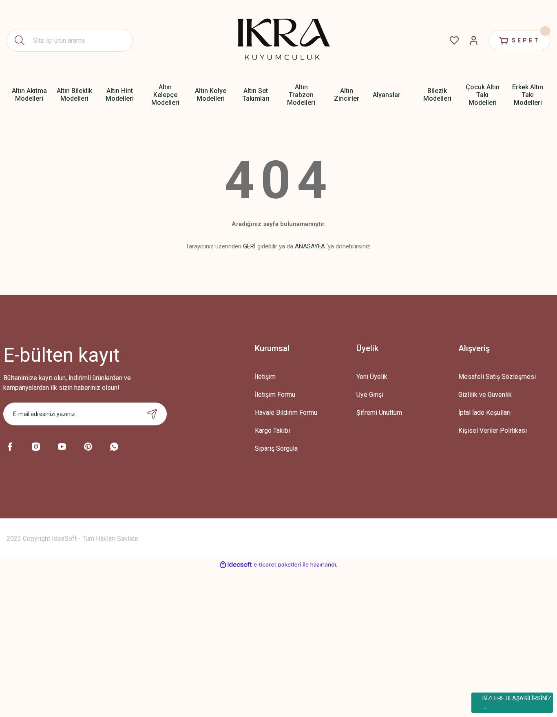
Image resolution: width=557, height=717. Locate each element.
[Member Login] (474, 40)
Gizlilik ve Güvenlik (485, 394)
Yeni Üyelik (371, 377)
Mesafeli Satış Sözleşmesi (497, 377)
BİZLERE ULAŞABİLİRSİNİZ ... (516, 702)
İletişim (265, 377)
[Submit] (152, 414)
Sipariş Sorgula (276, 448)
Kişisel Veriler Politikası (492, 430)
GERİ (249, 246)
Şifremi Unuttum (379, 412)
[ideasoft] (235, 565)
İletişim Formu (275, 394)
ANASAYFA (310, 246)
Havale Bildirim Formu (286, 412)
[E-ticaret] (277, 565)
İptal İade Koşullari (484, 412)
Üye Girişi (369, 394)
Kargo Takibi (272, 430)
